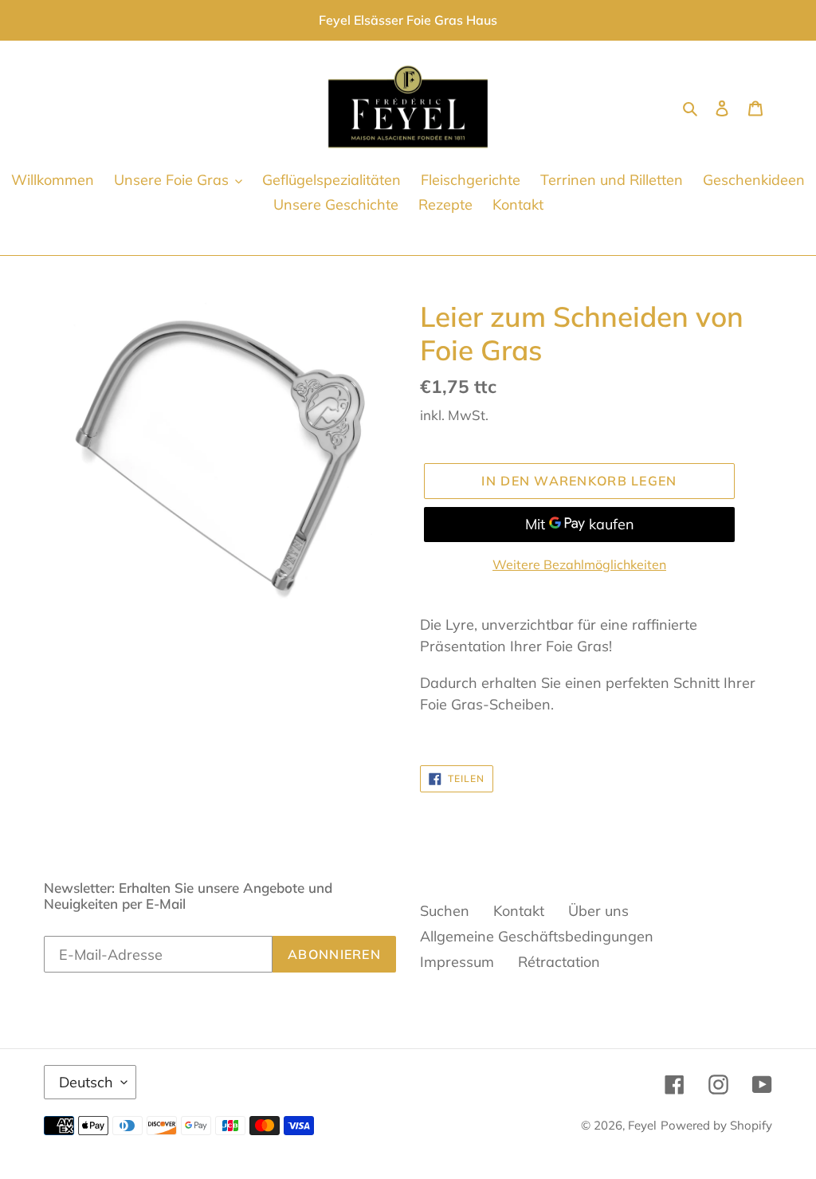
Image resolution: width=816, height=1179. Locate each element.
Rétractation (559, 962)
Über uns (598, 911)
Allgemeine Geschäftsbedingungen (536, 936)
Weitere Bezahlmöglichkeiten (579, 564)
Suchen (444, 911)
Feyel (642, 1125)
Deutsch (86, 1082)
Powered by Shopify (716, 1125)
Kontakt (518, 911)
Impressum (457, 962)
